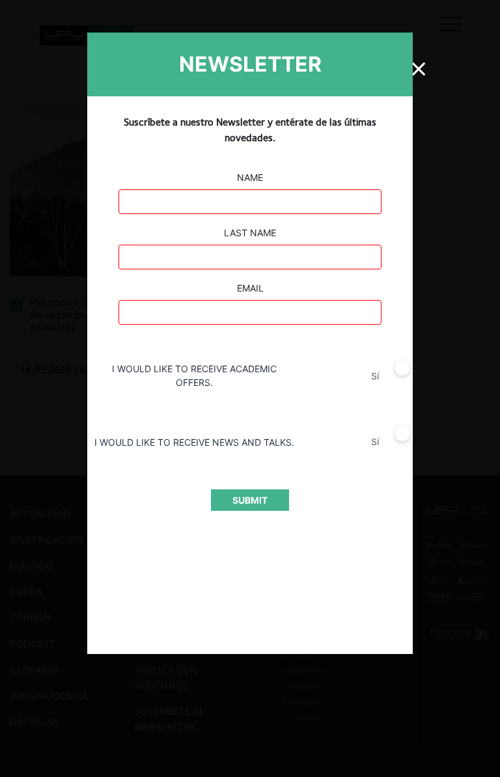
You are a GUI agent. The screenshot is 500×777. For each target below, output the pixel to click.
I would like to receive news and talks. (194, 442)
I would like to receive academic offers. (194, 375)
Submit (250, 500)
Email (250, 287)
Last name (250, 232)
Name (250, 177)
